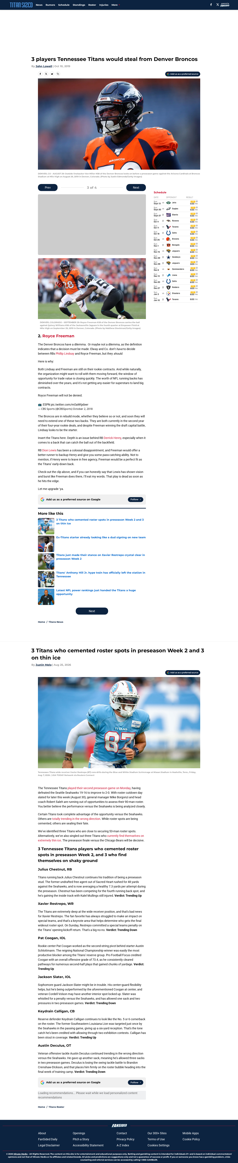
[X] (217, 4)
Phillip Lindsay (65, 353)
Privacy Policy (125, 1139)
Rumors (50, 4)
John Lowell (44, 66)
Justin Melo (44, 664)
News (39, 4)
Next (136, 187)
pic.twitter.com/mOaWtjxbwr (69, 404)
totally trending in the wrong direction (76, 818)
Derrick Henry (112, 438)
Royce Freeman (58, 336)
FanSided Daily (47, 1139)
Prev (48, 187)
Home (41, 621)
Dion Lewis (49, 450)
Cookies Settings (158, 1145)
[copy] (58, 74)
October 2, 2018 (83, 409)
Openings (79, 1133)
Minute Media (20, 1154)
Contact (122, 1133)
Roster (92, 4)
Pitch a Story (81, 1139)
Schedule (64, 4)
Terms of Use (156, 1139)
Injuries (103, 4)
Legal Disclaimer (49, 1145)
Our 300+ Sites (157, 1133)
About (42, 1133)
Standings (79, 4)
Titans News (56, 621)
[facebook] (211, 4)
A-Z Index (123, 1145)
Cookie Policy (191, 1139)
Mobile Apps (191, 1133)
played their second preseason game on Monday (99, 788)
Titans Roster (56, 1106)
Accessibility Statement (88, 1145)
